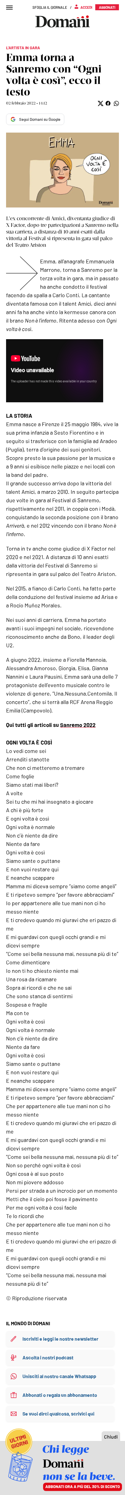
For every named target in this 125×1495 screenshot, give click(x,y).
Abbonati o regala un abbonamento (59, 1395)
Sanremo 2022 (78, 725)
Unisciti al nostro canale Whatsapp (59, 1376)
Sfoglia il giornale (49, 7)
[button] (100, 103)
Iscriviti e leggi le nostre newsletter (60, 1339)
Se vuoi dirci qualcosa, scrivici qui (58, 1413)
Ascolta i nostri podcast (47, 1357)
